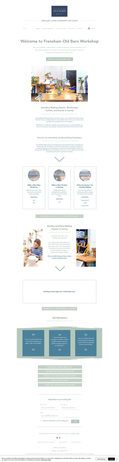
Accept (111, 459)
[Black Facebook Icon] (60, 438)
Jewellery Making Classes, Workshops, (59, 107)
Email (42, 412)
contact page (75, 433)
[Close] (117, 459)
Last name (64, 404)
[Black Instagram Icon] (57, 438)
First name (43, 404)
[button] (25, 28)
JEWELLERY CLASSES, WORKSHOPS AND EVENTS (59, 21)
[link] (34, 186)
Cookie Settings (101, 459)
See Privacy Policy (46, 460)
